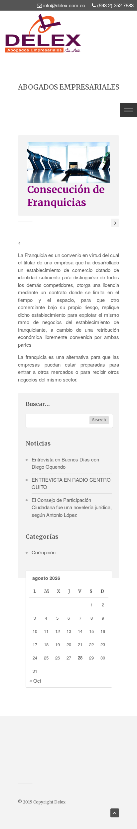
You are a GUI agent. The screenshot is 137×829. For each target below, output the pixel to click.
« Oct (35, 680)
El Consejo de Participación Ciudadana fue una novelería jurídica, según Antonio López (72, 507)
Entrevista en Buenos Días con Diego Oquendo (65, 463)
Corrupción (44, 552)
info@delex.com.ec (64, 5)
